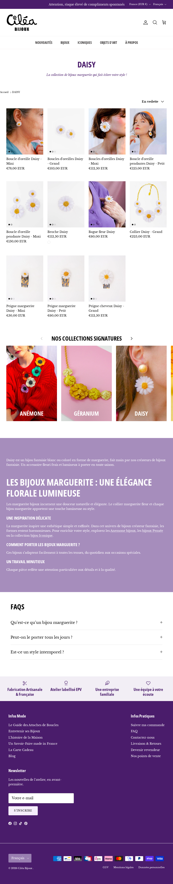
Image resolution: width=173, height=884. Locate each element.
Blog (11, 756)
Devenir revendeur (145, 750)
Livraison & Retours (146, 744)
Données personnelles (151, 867)
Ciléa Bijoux (25, 868)
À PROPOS (131, 42)
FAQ (134, 731)
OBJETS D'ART (108, 42)
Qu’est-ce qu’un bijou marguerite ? (44, 622)
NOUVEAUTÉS (43, 42)
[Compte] (144, 22)
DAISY (16, 92)
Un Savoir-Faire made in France (32, 744)
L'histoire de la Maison (25, 737)
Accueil (4, 92)
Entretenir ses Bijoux (24, 731)
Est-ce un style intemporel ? (37, 652)
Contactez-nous (142, 737)
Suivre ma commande (148, 725)
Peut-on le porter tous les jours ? (41, 637)
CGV (106, 867)
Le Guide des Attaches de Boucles (33, 725)
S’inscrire (23, 810)
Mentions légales (124, 867)
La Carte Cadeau (20, 750)
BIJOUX (65, 42)
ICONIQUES (85, 42)
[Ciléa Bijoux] (22, 22)
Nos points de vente (146, 756)
